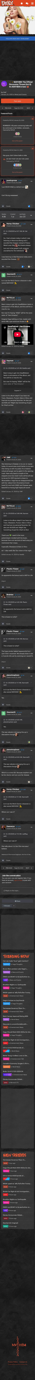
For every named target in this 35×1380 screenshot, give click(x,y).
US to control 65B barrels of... (14, 1047)
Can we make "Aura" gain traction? (15, 960)
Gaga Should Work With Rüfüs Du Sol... (17, 1031)
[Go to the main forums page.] (27, 2)
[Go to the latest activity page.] (21, 2)
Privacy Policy (13, 1361)
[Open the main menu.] (32, 2)
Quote (8, 206)
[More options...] (31, 181)
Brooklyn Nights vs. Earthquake (14, 984)
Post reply (17, 101)
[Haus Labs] (17, 21)
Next (28, 108)
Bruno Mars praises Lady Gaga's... (15, 968)
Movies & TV (14, 1082)
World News (15, 1019)
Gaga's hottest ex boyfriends (13, 1000)
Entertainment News (16, 996)
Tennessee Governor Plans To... (14, 1008)
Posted (14, 182)
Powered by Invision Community (17, 1364)
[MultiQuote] (3, 206)
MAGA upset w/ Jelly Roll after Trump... (17, 992)
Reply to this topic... (12, 890)
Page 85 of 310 (19, 108)
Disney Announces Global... (13, 1079)
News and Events (21, 94)
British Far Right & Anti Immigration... (16, 1039)
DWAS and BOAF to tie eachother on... (17, 976)
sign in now (18, 880)
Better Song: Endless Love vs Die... (15, 1055)
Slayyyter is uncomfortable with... (15, 1024)
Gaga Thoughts (17, 964)
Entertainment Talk (17, 1059)
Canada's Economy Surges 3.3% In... (16, 1063)
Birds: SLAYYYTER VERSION (13, 1071)
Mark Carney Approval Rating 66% (15, 1016)
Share (18, 901)
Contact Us (23, 1361)
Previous (8, 108)
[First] (2, 107)
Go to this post (17, 141)
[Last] (32, 107)
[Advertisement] (17, 59)
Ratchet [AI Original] (10, 1222)
